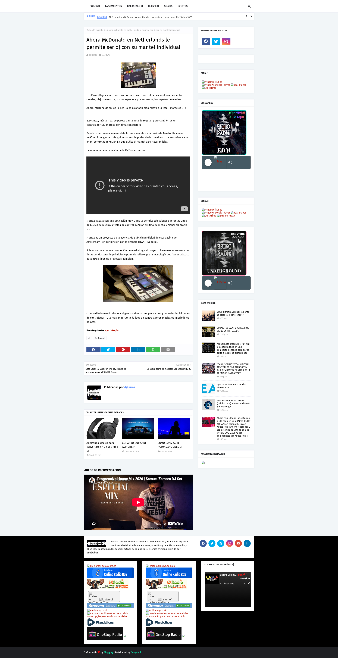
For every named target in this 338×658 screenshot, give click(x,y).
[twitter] (216, 41)
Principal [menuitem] (95, 6)
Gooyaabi (136, 652)
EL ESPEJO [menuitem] (153, 6)
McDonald (100, 338)
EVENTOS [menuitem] (183, 6)
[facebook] (206, 41)
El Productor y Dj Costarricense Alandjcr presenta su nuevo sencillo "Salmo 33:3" (150, 16)
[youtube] (238, 543)
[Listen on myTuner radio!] (104, 596)
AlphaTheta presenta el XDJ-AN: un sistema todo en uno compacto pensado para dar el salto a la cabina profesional (233, 348)
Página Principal (94, 30)
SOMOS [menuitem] (168, 6)
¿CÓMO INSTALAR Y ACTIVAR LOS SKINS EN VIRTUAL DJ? (233, 329)
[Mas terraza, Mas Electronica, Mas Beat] (220, 162)
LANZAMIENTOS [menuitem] (113, 6)
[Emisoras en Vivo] (110, 577)
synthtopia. (112, 330)
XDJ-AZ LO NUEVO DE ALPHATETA (134, 445)
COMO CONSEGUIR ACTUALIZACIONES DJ (170, 445)
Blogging (108, 652)
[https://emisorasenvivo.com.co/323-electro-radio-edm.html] (101, 566)
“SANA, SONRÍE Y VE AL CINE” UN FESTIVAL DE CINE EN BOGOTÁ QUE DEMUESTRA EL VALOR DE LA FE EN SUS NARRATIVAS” (233, 369)
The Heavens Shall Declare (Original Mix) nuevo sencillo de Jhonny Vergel (233, 403)
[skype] (220, 543)
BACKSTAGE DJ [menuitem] (135, 6)
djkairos (93, 55)
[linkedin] (247, 543)
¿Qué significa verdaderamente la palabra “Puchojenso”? (233, 313)
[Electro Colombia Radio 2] (220, 283)
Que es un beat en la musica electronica (231, 386)
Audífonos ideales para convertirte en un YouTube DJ (102, 446)
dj (104, 30)
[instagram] (226, 41)
